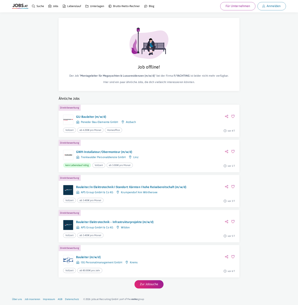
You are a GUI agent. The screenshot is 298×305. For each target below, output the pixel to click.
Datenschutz (72, 299)
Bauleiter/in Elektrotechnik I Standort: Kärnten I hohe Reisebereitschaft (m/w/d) (131, 187)
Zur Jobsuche (149, 284)
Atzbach (131, 121)
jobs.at (95, 299)
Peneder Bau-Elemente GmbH (99, 121)
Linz (135, 157)
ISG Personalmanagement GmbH (101, 262)
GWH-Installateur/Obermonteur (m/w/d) (104, 152)
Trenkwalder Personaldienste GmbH (103, 157)
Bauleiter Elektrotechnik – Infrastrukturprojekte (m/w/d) (115, 222)
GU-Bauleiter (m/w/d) (91, 116)
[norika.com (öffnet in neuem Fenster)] (132, 299)
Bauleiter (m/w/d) (88, 257)
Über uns (17, 299)
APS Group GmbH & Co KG (97, 192)
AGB (60, 299)
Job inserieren (32, 299)
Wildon (125, 227)
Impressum (49, 299)
